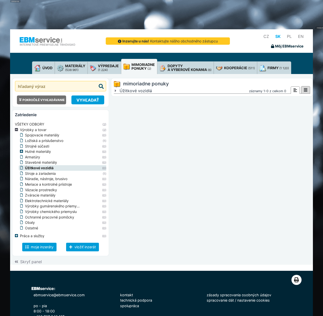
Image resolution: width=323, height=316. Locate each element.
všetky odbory (29, 124)
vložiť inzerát (84, 247)
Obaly (30, 222)
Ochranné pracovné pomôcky (49, 217)
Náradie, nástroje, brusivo (46, 179)
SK (278, 36)
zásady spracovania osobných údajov (239, 295)
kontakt (126, 295)
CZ (266, 36)
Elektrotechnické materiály (47, 201)
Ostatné (31, 228)
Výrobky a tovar (33, 130)
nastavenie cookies (253, 300)
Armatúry (32, 157)
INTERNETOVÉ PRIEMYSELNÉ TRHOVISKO (47, 44)
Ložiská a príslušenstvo (44, 140)
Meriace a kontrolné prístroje (48, 184)
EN (301, 36)
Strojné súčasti (37, 146)
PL (289, 36)
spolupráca (129, 306)
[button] (17, 130)
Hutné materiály (38, 151)
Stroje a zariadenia (40, 173)
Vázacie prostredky (41, 190)
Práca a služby (32, 236)
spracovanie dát (220, 300)
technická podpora (136, 300)
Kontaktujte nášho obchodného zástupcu (170, 41)
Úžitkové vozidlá (39, 168)
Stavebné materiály (41, 162)
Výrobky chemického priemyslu (51, 211)
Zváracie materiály (40, 195)
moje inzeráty (41, 247)
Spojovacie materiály (42, 135)
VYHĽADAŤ (87, 100)
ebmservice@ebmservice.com (59, 295)
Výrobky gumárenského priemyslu (53, 206)
